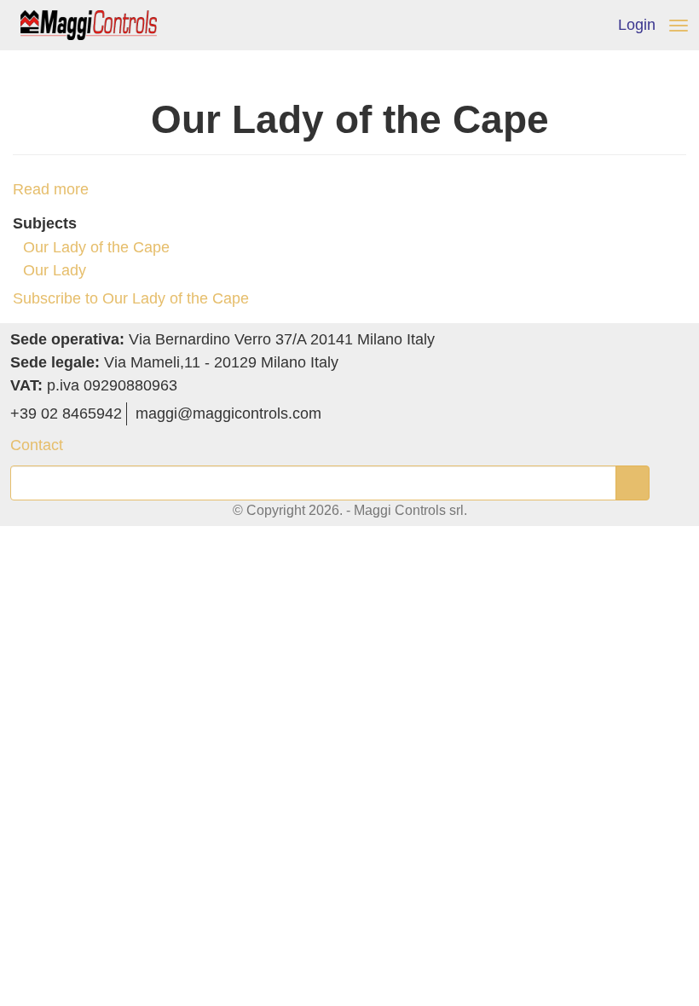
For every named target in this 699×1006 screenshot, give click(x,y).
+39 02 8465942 (66, 413)
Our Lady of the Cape (96, 247)
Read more (51, 189)
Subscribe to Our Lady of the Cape (131, 298)
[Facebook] (336, 413)
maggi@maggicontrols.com (228, 413)
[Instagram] (361, 413)
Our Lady (54, 270)
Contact (36, 445)
